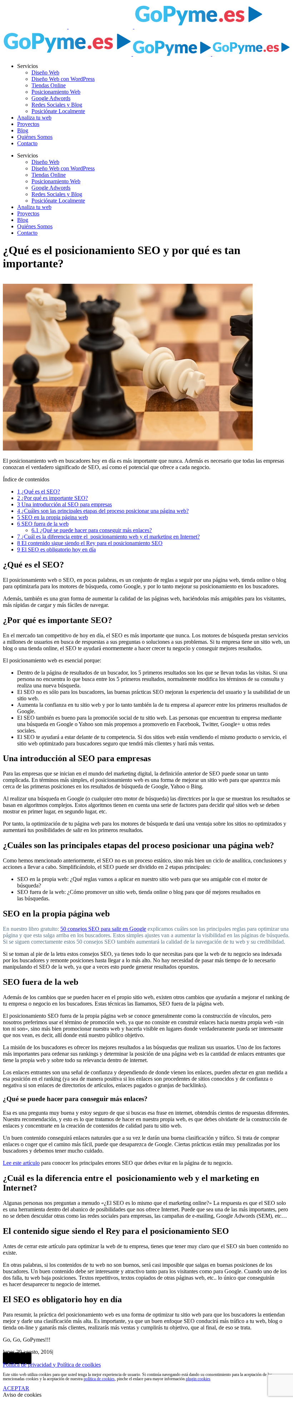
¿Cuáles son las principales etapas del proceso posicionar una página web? (103, 511)
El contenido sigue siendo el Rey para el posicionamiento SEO (90, 543)
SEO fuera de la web (43, 524)
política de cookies (99, 1378)
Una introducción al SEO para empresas (64, 504)
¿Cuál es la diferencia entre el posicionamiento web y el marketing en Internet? (108, 537)
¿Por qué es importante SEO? (52, 498)
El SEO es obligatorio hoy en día (56, 549)
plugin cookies (198, 1378)
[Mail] (28, 1358)
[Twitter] (11, 1358)
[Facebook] (6, 1358)
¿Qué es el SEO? (38, 491)
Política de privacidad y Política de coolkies (52, 1365)
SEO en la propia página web (52, 517)
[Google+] (17, 1358)
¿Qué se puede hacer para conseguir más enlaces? (91, 530)
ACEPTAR (16, 1388)
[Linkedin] (23, 1358)
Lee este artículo (21, 1163)
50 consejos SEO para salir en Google (103, 929)
